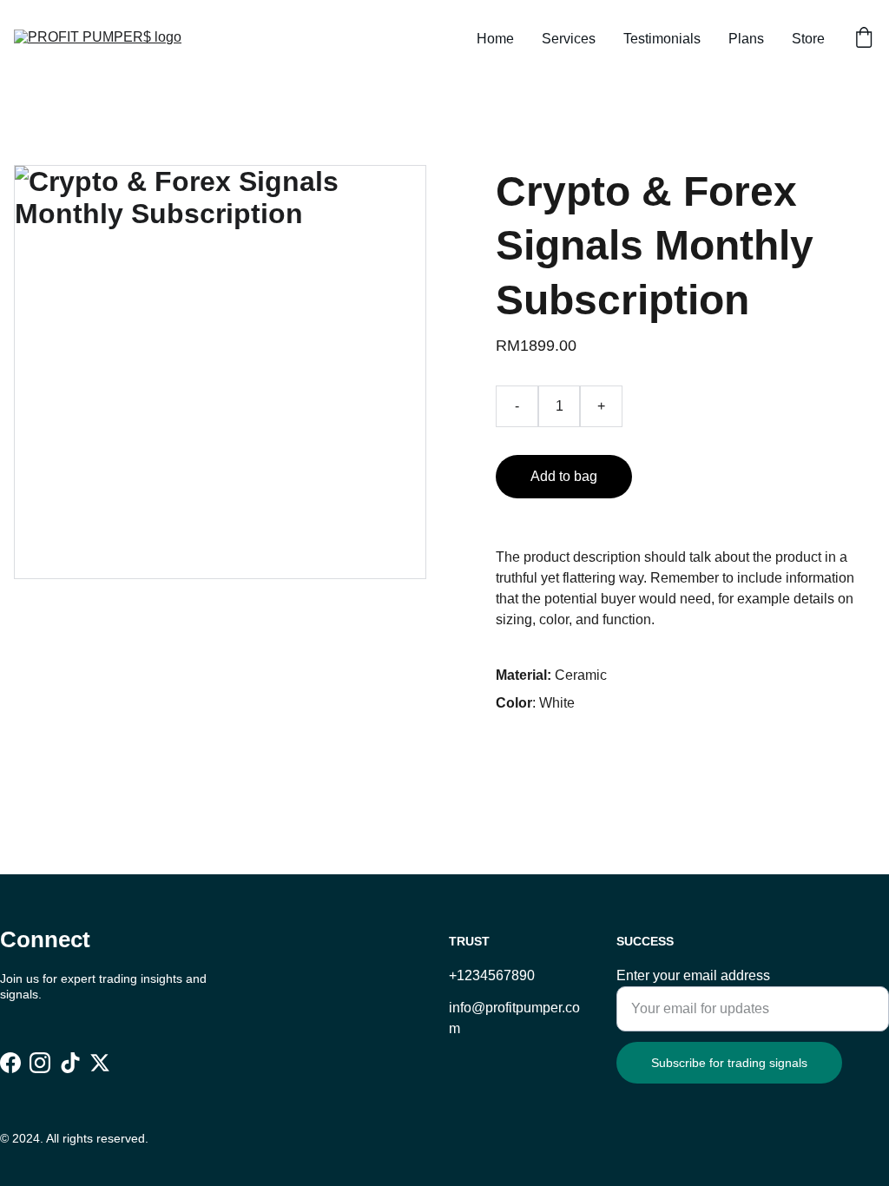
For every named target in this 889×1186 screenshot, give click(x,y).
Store (808, 38)
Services (569, 38)
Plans (746, 38)
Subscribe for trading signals (729, 1063)
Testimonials (662, 38)
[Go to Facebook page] (10, 1062)
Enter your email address (693, 975)
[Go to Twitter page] (99, 1062)
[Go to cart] (864, 39)
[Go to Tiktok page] (70, 1062)
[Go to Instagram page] (40, 1062)
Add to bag (563, 476)
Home (495, 38)
